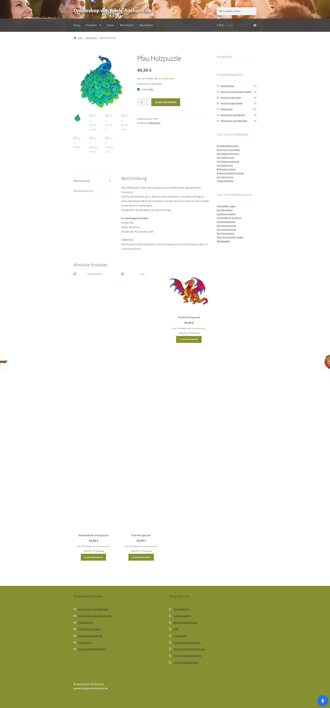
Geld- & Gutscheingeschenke (236, 91)
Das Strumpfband (226, 229)
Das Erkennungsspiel (228, 161)
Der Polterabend (225, 233)
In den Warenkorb (165, 102)
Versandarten (181, 609)
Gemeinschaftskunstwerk (230, 173)
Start (80, 37)
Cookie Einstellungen (186, 662)
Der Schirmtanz (225, 177)
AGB (175, 629)
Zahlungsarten (182, 615)
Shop (77, 25)
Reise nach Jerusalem (228, 149)
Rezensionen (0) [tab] (83, 191)
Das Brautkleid (225, 210)
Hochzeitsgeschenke (232, 103)
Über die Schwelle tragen (230, 237)
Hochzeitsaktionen (231, 97)
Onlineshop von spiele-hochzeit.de (112, 10)
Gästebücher (227, 85)
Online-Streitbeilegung (187, 655)
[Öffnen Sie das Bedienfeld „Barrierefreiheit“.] (322, 700)
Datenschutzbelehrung (187, 642)
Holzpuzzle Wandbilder (233, 114)
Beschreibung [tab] (82, 180)
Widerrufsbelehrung (185, 622)
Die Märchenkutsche (227, 145)
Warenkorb (146, 25)
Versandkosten (166, 78)
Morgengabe (223, 241)
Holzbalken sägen (226, 206)
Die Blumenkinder (226, 221)
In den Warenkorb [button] (93, 557)
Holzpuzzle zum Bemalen (234, 120)
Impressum (180, 635)
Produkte (91, 25)
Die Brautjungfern (226, 214)
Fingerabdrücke (225, 180)
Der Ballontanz (225, 165)
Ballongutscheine (226, 169)
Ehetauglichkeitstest (228, 153)
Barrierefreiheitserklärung (189, 649)
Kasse (110, 25)
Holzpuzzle (91, 37)
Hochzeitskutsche (226, 225)
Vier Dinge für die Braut (229, 217)
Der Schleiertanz (225, 157)
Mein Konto (127, 25)
